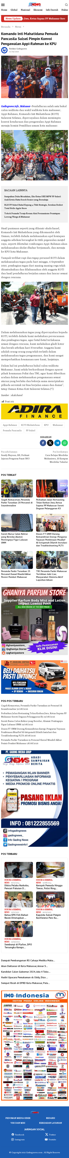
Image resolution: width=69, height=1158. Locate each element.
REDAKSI (50, 1118)
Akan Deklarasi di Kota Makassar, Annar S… (24, 966)
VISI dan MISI (18, 1123)
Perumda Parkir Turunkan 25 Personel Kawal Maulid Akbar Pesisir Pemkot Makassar (16, 574)
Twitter (52, 1134)
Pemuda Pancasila (12, 430)
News (6, 883)
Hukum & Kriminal (12, 880)
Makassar (58, 425)
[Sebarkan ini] (43, 443)
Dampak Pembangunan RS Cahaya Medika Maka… (28, 960)
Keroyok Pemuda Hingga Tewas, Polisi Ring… (49, 887)
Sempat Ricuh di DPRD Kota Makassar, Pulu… (25, 983)
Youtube (52, 1139)
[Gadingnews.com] (34, 4)
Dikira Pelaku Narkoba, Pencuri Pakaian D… (16, 887)
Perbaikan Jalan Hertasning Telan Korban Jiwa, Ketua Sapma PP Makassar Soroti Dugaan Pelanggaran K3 (50, 504)
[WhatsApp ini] (64, 443)
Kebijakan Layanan (50, 1123)
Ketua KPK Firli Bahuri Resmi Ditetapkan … (16, 916)
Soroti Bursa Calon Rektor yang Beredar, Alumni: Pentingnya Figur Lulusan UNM (14, 538)
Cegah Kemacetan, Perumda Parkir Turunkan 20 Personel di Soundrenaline (17, 502)
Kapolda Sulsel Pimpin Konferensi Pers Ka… (48, 916)
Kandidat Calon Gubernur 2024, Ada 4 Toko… (25, 971)
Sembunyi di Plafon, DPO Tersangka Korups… (18, 946)
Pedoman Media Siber (17, 1118)
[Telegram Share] (57, 443)
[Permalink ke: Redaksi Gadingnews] (4, 50)
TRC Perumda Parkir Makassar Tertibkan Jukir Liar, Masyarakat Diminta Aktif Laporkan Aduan (51, 575)
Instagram (20, 1139)
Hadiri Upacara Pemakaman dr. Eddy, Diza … (24, 977)
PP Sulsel (30, 430)
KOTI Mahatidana (30, 425)
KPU (46, 425)
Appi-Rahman (10, 425)
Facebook (19, 1134)
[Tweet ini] (50, 443)
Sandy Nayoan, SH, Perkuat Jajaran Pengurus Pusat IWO (15, 455)
